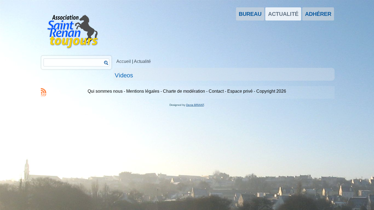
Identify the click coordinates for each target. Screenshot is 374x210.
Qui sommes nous (105, 91)
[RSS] (43, 92)
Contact (216, 91)
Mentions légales (142, 91)
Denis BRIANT (195, 104)
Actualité (283, 14)
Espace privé (240, 91)
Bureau (250, 14)
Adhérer (318, 14)
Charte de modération (184, 91)
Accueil (123, 61)
